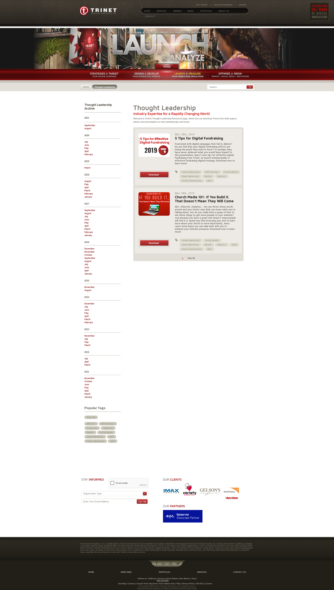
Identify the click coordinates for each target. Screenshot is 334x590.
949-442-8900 (163, 581)
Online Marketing (95, 441)
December (89, 248)
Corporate (92, 427)
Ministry (91, 423)
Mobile (90, 432)
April (86, 151)
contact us (239, 572)
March (87, 167)
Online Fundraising (191, 180)
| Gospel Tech (142, 584)
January (88, 196)
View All (91, 417)
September (89, 125)
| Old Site (199, 584)
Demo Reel (126, 572)
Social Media (106, 432)
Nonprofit (108, 427)
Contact (150, 16)
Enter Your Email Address (96, 501)
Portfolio (206, 11)
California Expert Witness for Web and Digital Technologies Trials (167, 588)
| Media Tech (169, 584)
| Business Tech (156, 584)
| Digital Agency (188, 586)
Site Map (122, 584)
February (88, 154)
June (86, 144)
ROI (112, 436)
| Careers (208, 584)
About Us (223, 11)
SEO (112, 441)
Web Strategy (107, 423)
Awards (177, 11)
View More (231, 498)
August (87, 128)
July (86, 141)
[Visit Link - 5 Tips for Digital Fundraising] (154, 178)
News (191, 11)
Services (161, 11)
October (88, 254)
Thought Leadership (223, 5)
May (86, 147)
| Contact (131, 584)
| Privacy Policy (188, 584)
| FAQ (177, 584)
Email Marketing (95, 436)
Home (147, 11)
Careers (242, 5)
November (89, 251)
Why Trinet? (202, 5)
